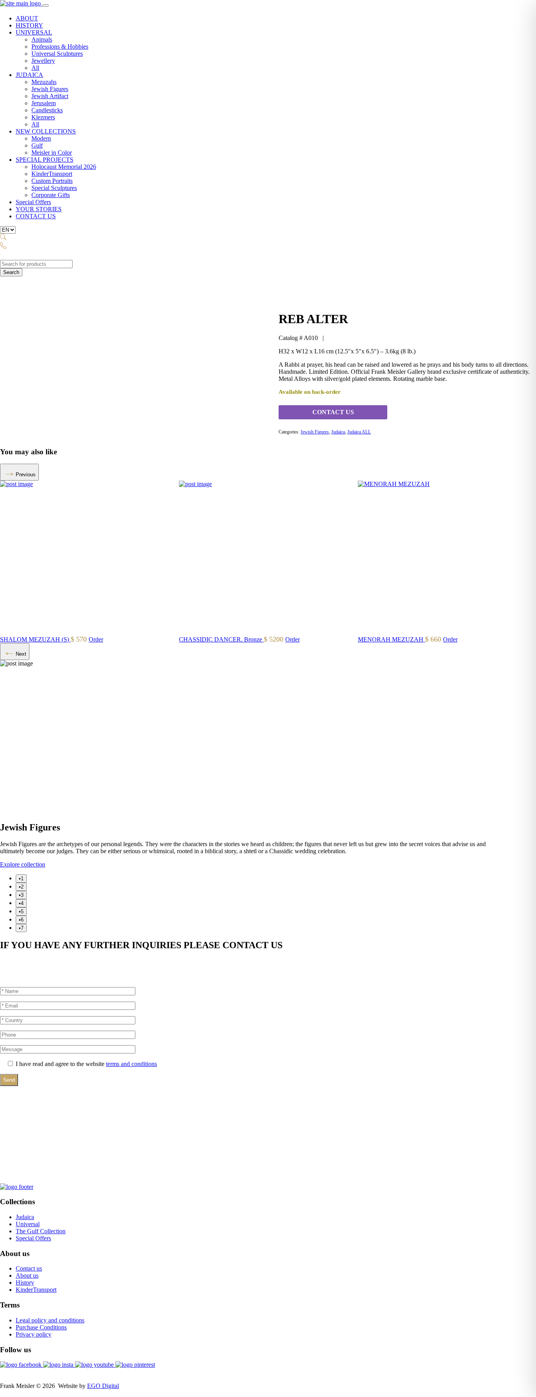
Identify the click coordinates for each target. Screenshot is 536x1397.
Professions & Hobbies (59, 46)
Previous (26, 474)
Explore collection (22, 864)
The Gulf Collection (41, 1231)
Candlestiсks (47, 110)
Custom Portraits (52, 180)
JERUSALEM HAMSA (31, 639)
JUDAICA (29, 74)
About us (27, 1275)
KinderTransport (51, 173)
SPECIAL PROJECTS (44, 159)
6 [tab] (22, 920)
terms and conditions (131, 1064)
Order (91, 639)
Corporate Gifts (50, 195)
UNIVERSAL (34, 32)
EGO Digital (103, 1385)
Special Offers (33, 202)
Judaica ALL (359, 432)
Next (21, 654)
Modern (41, 138)
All (35, 67)
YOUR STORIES (39, 209)
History (25, 1282)
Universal (28, 1224)
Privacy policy (33, 1334)
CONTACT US (36, 216)
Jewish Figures (49, 89)
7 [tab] (22, 928)
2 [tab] (22, 887)
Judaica (338, 432)
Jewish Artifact (49, 96)
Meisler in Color (51, 152)
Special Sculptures (54, 188)
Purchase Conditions (41, 1327)
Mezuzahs (44, 82)
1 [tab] (22, 878)
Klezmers (43, 117)
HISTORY (29, 25)
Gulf (37, 145)
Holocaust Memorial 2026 (63, 166)
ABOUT (27, 18)
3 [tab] (22, 895)
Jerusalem (43, 103)
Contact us (29, 1268)
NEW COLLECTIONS (46, 131)
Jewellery (43, 60)
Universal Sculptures (57, 53)
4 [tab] (22, 903)
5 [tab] (22, 911)
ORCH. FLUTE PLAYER (392, 639)
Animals (41, 39)
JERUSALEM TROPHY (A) (217, 639)
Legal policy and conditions (50, 1320)
